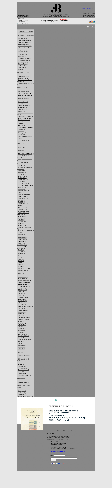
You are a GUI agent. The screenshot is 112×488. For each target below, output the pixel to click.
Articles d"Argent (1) (23, 366)
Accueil (47, 22)
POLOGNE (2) (22, 330)
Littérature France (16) (24, 40)
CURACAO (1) (22, 299)
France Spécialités (24, 98)
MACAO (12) (21, 321)
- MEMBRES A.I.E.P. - (56, 15)
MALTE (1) (21, 326)
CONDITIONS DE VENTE (26, 32)
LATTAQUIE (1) (22, 209)
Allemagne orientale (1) (24, 282)
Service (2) (21, 131)
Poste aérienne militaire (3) (25, 127)
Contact (60, 22)
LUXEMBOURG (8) (23, 319)
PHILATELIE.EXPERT (89, 16)
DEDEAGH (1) (22, 189)
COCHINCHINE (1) (23, 179)
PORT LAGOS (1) (23, 239)
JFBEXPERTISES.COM (88, 15)
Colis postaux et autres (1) (25, 116)
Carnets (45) (21, 111)
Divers (20, 352)
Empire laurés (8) (23, 62)
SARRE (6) (21, 250)
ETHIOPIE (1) (22, 304)
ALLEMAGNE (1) (22, 279)
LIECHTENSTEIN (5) (24, 317)
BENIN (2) (21, 174)
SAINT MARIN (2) (23, 334)
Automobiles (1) (22, 368)
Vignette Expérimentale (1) (25, 136)
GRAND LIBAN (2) (23, 196)
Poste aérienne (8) (23, 102)
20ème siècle (23, 88)
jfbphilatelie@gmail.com (57, 451)
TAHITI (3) (21, 259)
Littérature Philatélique (26, 35)
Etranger (21, 143)
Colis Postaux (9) (22, 109)
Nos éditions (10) (22, 38)
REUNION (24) (22, 241)
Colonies (21, 150)
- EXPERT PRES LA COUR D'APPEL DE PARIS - (56, 17)
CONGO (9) (21, 181)
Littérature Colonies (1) (24, 42)
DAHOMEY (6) (22, 187)
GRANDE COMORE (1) (24, 194)
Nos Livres (54, 22)
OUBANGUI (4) (22, 236)
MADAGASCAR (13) (23, 211)
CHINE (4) (21, 295)
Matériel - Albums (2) (24, 355)
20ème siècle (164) (23, 91)
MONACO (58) (22, 221)
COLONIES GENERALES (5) (26, 154)
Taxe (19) (20, 103)
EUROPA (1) (21, 147)
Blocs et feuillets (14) (24, 105)
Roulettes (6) (21, 129)
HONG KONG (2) (23, 310)
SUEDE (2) (21, 341)
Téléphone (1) (22, 134)
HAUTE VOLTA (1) (23, 203)
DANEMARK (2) (22, 301)
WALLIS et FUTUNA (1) (24, 268)
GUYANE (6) (21, 202)
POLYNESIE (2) (22, 238)
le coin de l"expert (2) (24, 382)
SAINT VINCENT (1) (23, 336)
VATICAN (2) (21, 349)
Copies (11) (21, 371)
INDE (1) (20, 205)
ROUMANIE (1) (22, 332)
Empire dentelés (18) (24, 60)
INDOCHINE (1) (22, 207)
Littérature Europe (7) (24, 44)
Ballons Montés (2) (23, 78)
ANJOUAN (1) (22, 172)
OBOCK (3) (21, 232)
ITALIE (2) (21, 315)
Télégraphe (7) (22, 133)
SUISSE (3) (21, 343)
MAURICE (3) (22, 328)
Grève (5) (20, 121)
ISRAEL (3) (21, 314)
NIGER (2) (21, 223)
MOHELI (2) (21, 220)
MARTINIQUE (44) (23, 216)
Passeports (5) (22, 391)
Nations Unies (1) (23, 277)
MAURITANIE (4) (22, 218)
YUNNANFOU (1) (23, 270)
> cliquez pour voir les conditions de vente (60, 430)
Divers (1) (20, 138)
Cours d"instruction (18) (24, 118)
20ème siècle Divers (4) (24, 93)
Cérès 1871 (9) (22, 67)
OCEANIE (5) (21, 234)
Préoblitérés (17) (22, 107)
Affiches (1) (21, 364)
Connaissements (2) (23, 370)
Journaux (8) (21, 125)
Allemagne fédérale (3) (24, 280)
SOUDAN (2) (21, 253)
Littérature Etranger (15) (24, 46)
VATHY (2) (21, 266)
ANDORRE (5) (22, 170)
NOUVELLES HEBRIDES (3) (26, 230)
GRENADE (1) (22, 308)
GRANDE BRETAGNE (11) (25, 306)
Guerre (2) (21, 123)
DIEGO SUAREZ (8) (23, 191)
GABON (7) (21, 192)
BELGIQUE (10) (22, 290)
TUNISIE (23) (21, 264)
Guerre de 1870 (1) (23, 76)
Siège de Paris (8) (23, 64)
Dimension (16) (22, 373)
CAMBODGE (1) (22, 176)
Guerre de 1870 (23, 73)
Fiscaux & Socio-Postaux (23, 360)
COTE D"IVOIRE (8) (23, 183)
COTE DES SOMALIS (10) (25, 185)
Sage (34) (21, 69)
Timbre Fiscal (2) (22, 394)
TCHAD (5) (21, 261)
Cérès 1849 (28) (22, 54)
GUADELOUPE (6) (23, 198)
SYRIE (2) (21, 255)
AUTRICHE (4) (22, 288)
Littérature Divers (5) (23, 48)
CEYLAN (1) (21, 293)
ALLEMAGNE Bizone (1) (24, 286)
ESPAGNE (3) (22, 302)
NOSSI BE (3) (22, 225)
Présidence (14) (22, 56)
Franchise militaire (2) (24, 120)
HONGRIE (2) (22, 312)
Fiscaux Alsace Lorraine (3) (25, 396)
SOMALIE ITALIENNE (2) (25, 339)
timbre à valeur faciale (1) (25, 95)
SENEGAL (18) (22, 251)
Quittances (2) (22, 393)
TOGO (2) (21, 262)
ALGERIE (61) (22, 165)
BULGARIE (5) (22, 291)
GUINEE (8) (21, 200)
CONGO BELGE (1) (23, 297)
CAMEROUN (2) (22, 178)
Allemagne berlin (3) (23, 284)
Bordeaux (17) (22, 65)
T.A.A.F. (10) (21, 257)
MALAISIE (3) (22, 325)
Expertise (21, 379)
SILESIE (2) (21, 337)
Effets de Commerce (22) (25, 375)
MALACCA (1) (22, 323)
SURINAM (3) (22, 345)
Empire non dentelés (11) (25, 58)
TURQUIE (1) (21, 347)
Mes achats (91, 27)
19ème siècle (23, 51)
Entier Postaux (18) (23, 140)
